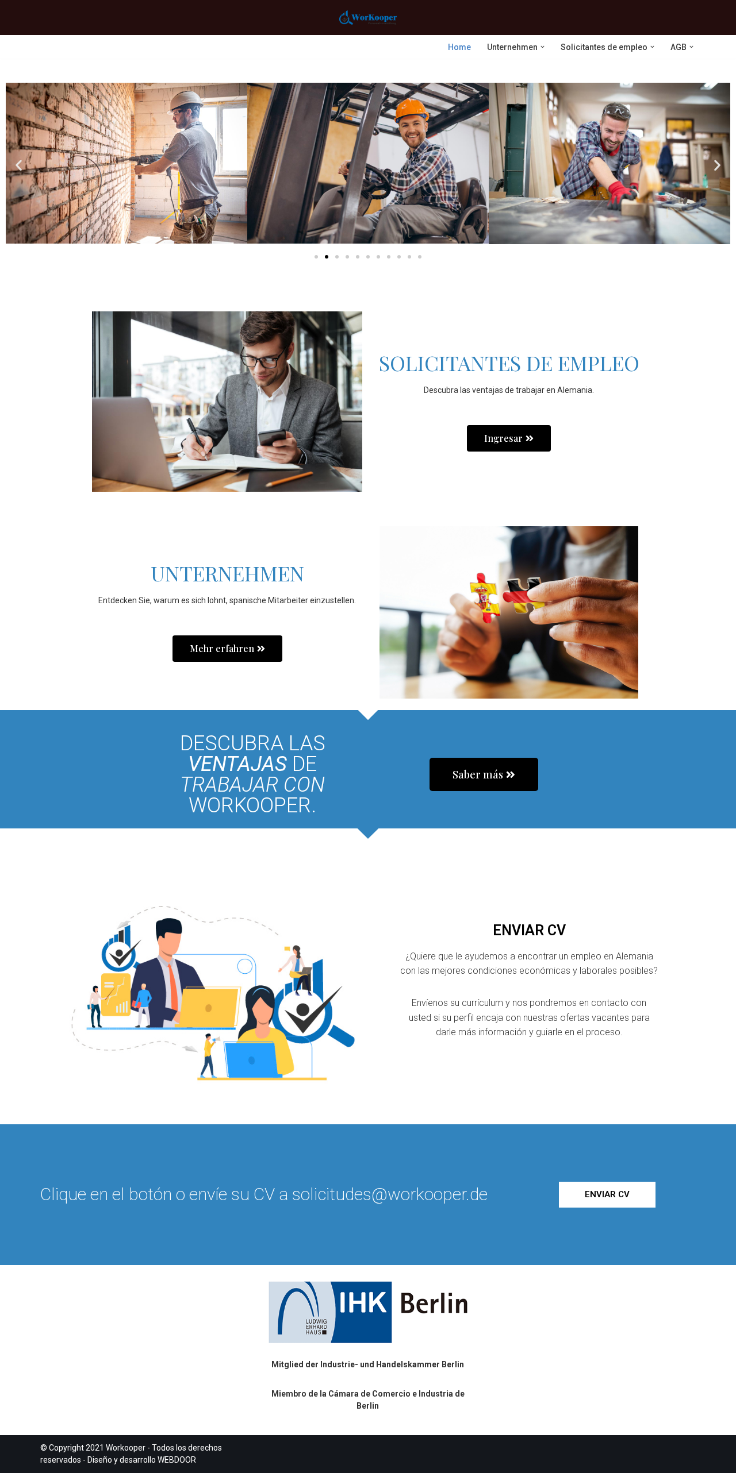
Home (459, 47)
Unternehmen (227, 573)
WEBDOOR (177, 1459)
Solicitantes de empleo (509, 362)
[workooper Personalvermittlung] (368, 17)
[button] (542, 47)
